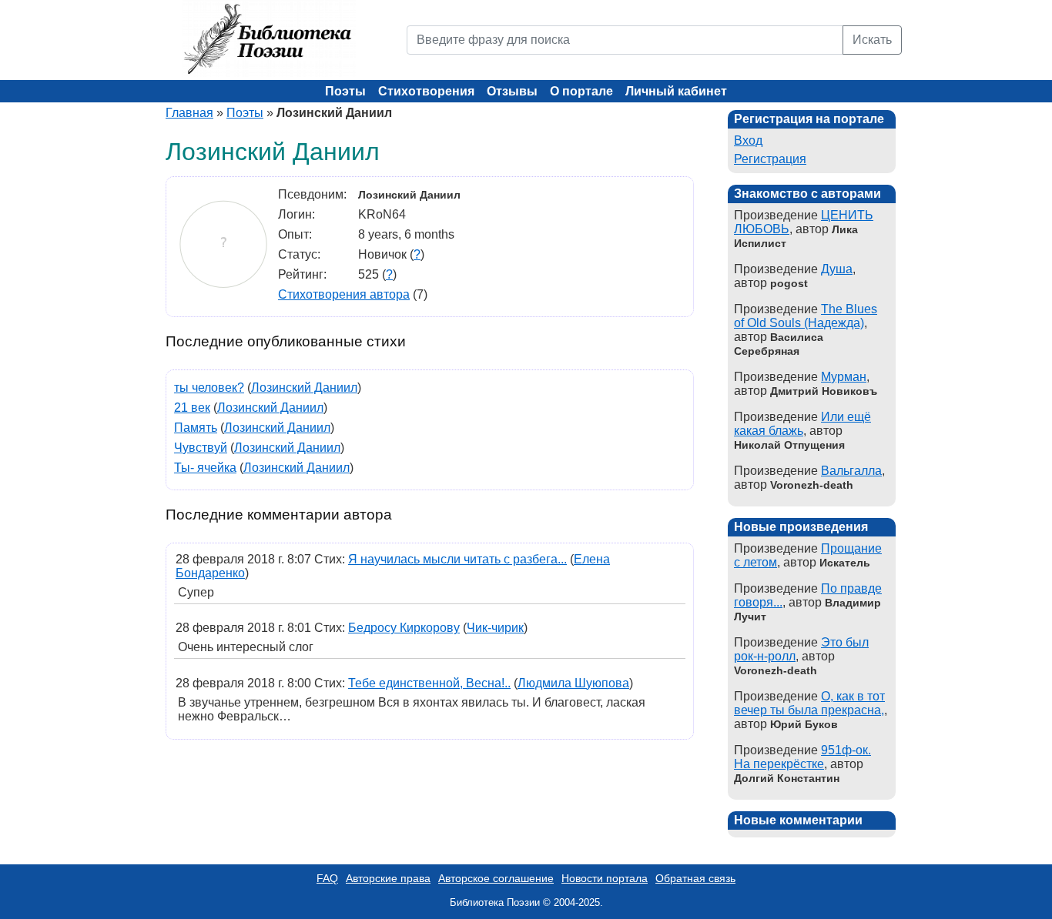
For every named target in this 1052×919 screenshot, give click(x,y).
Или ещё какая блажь (802, 423)
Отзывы (512, 91)
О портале (581, 91)
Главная (189, 112)
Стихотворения (426, 91)
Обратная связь (695, 878)
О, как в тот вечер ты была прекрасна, (809, 703)
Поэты (345, 91)
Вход (748, 140)
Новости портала (604, 878)
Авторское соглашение (496, 878)
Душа (837, 269)
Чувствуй (200, 447)
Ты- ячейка (205, 467)
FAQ (327, 878)
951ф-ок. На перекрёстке (802, 757)
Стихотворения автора (344, 294)
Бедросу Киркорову (404, 627)
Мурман (843, 376)
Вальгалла (851, 470)
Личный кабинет (676, 91)
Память (195, 427)
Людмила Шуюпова (573, 683)
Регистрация (770, 158)
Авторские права (388, 878)
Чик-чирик (495, 627)
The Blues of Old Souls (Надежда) (805, 315)
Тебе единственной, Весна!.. (429, 683)
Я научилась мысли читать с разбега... (457, 559)
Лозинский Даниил (304, 387)
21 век (192, 407)
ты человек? (209, 387)
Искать (872, 39)
